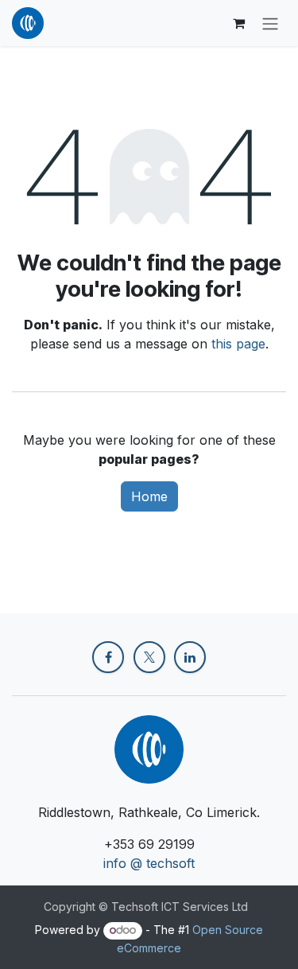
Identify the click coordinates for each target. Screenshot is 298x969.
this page (238, 344)
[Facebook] (108, 657)
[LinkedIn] (190, 657)
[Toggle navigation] (270, 23)
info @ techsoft (149, 863)
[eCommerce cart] (238, 23)
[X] (149, 657)
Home (149, 496)
